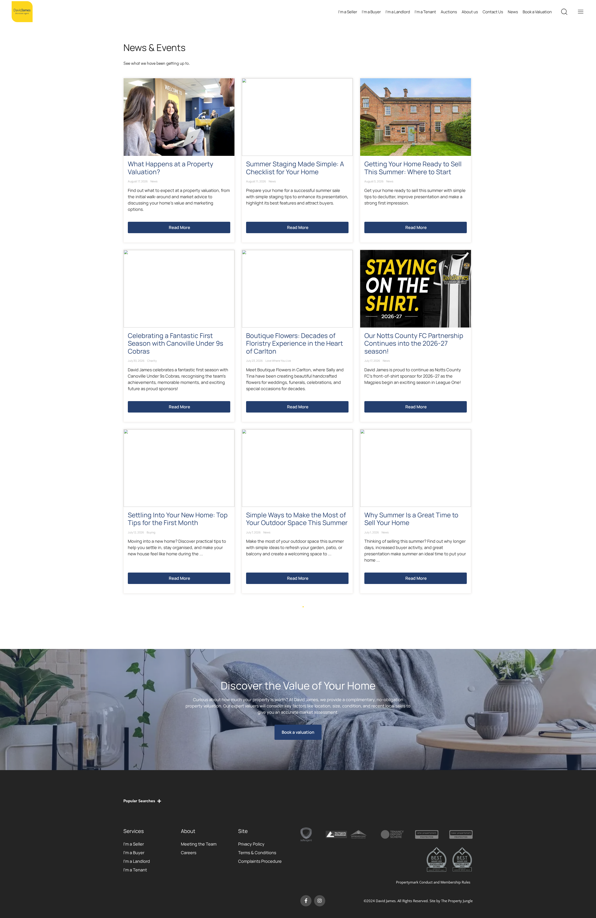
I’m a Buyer (371, 11)
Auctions (449, 11)
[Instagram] (319, 900)
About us (470, 11)
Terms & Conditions (257, 852)
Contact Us (493, 11)
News (513, 11)
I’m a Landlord (398, 11)
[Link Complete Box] (179, 160)
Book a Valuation (537, 11)
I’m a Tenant (425, 11)
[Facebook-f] (306, 900)
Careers (188, 852)
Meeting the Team (199, 844)
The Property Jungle (457, 900)
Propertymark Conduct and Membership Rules (433, 882)
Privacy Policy (251, 844)
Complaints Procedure (260, 861)
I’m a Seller (347, 11)
